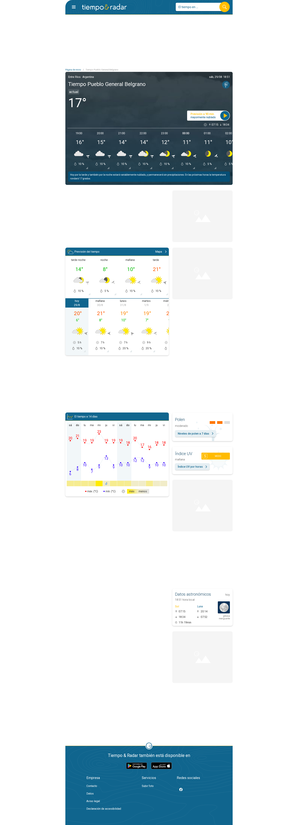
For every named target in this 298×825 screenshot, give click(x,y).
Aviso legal (93, 801)
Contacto (91, 786)
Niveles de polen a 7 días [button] (193, 433)
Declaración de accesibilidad (103, 808)
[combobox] (200, 7)
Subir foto (148, 786)
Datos (90, 793)
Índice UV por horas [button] (190, 466)
